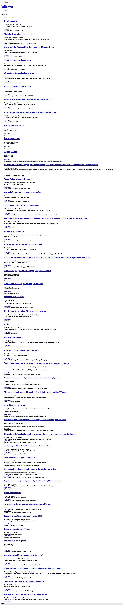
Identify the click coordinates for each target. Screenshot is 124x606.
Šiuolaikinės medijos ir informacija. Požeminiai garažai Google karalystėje (36, 363)
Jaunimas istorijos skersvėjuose (17, 60)
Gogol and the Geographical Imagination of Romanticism (29, 47)
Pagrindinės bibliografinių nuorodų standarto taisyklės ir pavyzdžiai (33, 481)
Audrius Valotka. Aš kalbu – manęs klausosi (23, 244)
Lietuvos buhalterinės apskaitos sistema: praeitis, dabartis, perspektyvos (35, 420)
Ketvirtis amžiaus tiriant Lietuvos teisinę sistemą (25, 311)
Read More (7, 29)
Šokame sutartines (12, 138)
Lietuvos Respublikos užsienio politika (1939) (23, 516)
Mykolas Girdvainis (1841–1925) (18, 34)
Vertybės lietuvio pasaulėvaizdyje (18, 179)
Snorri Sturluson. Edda (14, 297)
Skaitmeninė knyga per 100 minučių (19, 457)
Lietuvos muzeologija (13, 337)
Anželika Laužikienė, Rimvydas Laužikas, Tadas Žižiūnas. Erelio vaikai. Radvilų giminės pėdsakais (47, 257)
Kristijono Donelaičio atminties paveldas (21, 350)
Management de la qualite (15, 541)
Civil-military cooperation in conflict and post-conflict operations (32, 568)
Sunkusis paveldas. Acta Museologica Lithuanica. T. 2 (27, 446)
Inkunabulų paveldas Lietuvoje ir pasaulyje (23, 192)
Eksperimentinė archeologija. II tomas (20, 73)
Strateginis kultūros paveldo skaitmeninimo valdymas (27, 504)
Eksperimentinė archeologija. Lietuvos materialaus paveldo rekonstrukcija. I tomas (40, 434)
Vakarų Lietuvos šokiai (14, 125)
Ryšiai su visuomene (12, 492)
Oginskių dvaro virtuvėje (15, 405)
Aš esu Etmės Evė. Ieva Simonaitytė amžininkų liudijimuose (30, 112)
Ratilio (7, 324)
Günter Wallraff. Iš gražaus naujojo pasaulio (23, 283)
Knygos (6, 2)
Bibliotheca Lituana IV (14, 231)
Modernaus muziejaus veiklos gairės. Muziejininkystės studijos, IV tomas (35, 392)
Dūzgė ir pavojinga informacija (17, 86)
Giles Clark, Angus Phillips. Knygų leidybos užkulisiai (27, 270)
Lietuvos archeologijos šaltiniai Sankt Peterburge (25, 594)
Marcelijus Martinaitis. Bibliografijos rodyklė (24, 581)
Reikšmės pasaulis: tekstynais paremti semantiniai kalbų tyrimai (32, 378)
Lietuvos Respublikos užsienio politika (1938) (23, 555)
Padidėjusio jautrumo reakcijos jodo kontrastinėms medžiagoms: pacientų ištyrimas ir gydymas (45, 218)
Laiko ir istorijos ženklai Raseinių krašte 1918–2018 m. (28, 99)
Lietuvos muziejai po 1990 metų (18, 529)
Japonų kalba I (10, 151)
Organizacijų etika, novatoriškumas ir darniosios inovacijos (30, 469)
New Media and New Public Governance (21, 205)
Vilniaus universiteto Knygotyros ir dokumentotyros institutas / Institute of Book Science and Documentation (51, 165)
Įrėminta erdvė (10, 21)
